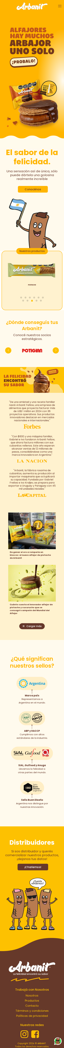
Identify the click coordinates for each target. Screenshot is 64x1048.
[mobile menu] (59, 6)
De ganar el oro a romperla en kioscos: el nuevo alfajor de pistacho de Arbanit (30, 555)
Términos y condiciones (32, 1011)
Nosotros (32, 995)
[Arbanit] (32, 6)
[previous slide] (8, 350)
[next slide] (56, 350)
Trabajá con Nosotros (32, 989)
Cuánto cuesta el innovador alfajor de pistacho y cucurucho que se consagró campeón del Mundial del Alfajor (31, 609)
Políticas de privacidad (32, 1016)
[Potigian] (32, 350)
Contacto (32, 1006)
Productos (32, 1001)
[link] (32, 46)
